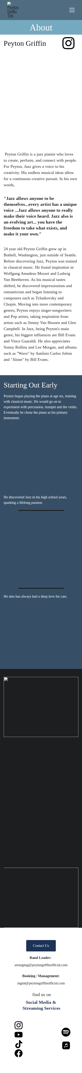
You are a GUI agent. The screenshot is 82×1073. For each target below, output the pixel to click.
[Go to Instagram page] (68, 43)
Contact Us (41, 946)
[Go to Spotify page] (66, 1032)
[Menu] (72, 10)
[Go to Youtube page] (19, 1035)
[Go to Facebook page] (19, 1053)
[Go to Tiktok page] (19, 1044)
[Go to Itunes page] (66, 1045)
